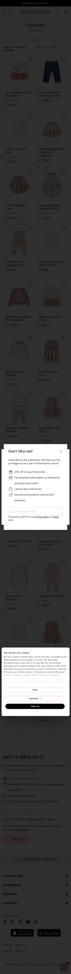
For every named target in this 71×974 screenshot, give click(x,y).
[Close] (61, 450)
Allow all (35, 706)
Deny (35, 690)
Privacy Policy (43, 517)
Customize (33, 698)
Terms (56, 517)
